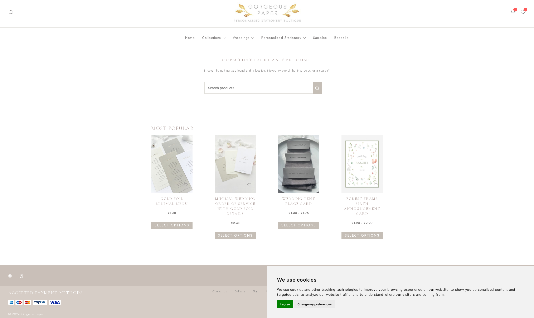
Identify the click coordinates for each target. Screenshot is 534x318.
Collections (211, 37)
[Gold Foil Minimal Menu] (172, 164)
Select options (172, 225)
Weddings (241, 37)
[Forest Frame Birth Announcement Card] (362, 164)
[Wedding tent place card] (298, 164)
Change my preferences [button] (314, 304)
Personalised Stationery (281, 37)
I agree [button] (285, 304)
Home (190, 37)
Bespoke (341, 37)
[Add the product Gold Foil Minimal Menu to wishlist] (185, 185)
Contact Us (219, 291)
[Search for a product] (11, 12)
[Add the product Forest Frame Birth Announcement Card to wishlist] (376, 185)
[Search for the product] (317, 88)
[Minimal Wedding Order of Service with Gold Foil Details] (235, 164)
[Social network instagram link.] (21, 275)
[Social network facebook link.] (10, 275)
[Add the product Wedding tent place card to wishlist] (312, 185)
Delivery (239, 291)
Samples (320, 37)
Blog (255, 291)
